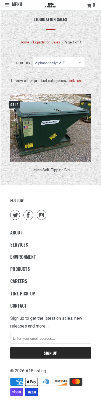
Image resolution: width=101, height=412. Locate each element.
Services (19, 244)
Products (20, 269)
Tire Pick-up (22, 293)
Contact (18, 305)
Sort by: (24, 63)
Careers (18, 281)
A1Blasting (36, 370)
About (16, 232)
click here (75, 81)
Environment (23, 257)
